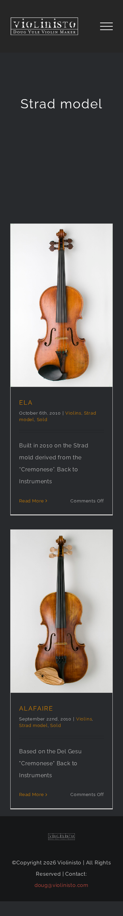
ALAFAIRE (36, 708)
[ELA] (61, 305)
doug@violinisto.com (61, 885)
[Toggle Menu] (107, 26)
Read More (31, 500)
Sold (42, 419)
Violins (73, 413)
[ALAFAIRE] (61, 611)
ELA (26, 402)
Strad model (33, 725)
